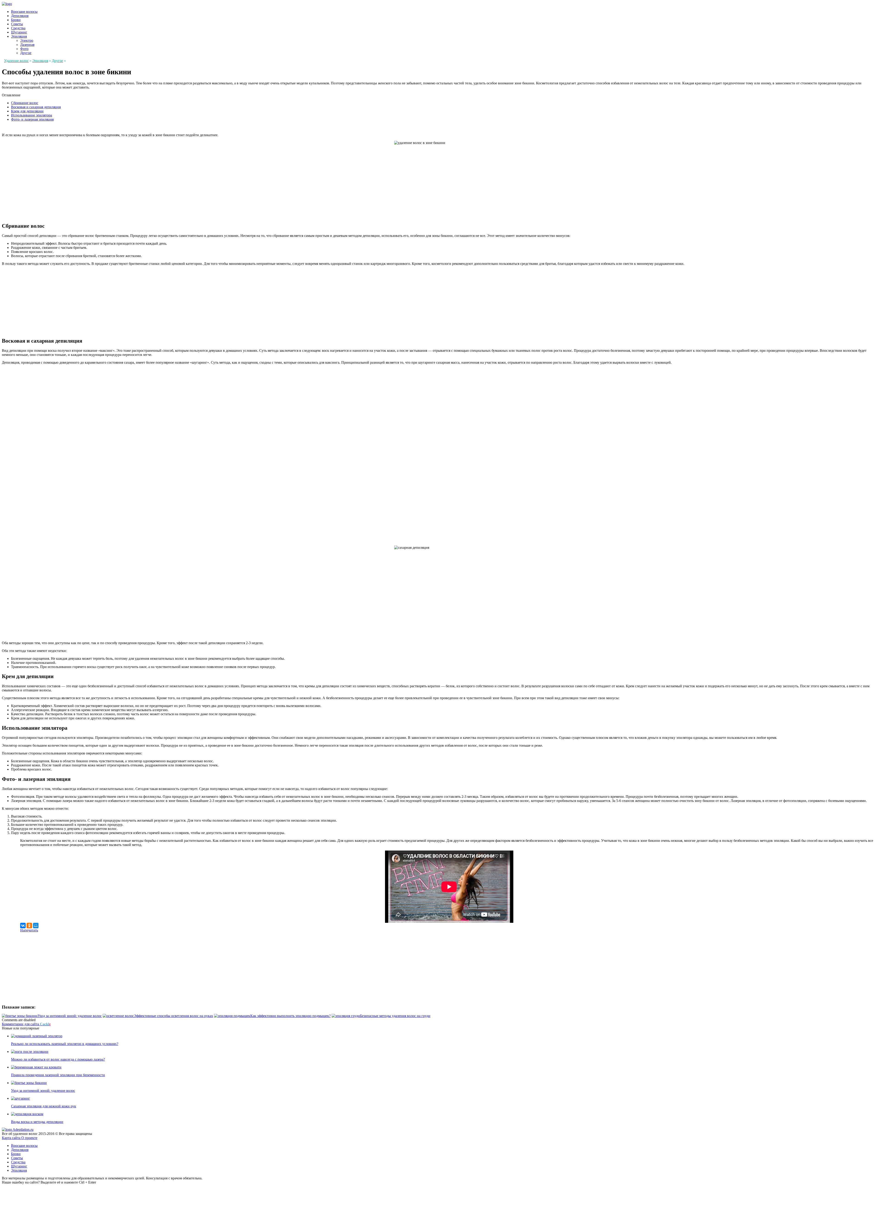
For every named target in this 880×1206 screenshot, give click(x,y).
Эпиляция (19, 36)
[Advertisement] (40, 300)
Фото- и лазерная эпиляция (32, 119)
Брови (16, 20)
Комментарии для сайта (26, 1024)
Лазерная (27, 45)
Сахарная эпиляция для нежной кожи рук (43, 1106)
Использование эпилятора (31, 115)
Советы (17, 24)
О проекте (29, 1138)
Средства (18, 28)
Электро (26, 40)
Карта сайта (11, 1138)
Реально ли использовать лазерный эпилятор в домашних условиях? (64, 1044)
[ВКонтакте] (23, 925)
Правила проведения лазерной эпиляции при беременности (58, 1075)
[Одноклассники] (29, 925)
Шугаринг (19, 32)
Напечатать (29, 930)
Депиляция (19, 16)
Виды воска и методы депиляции (37, 1122)
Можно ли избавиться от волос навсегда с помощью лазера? (58, 1059)
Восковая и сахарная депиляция (36, 107)
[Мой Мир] (35, 925)
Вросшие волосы (24, 12)
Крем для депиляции (27, 111)
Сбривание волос (24, 103)
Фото (24, 49)
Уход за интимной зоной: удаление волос (43, 1090)
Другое (25, 53)
